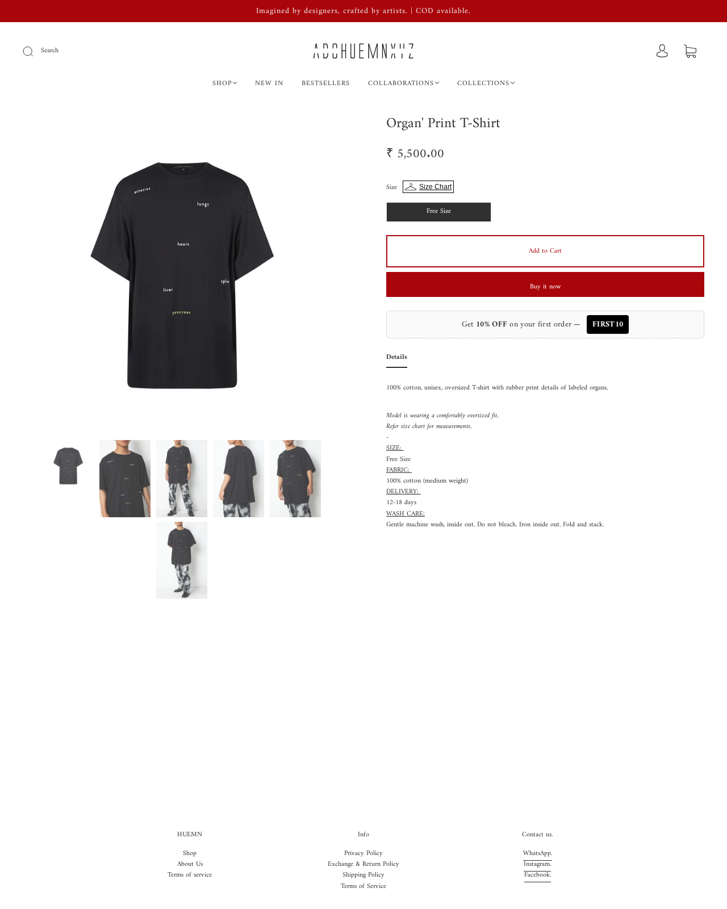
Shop (190, 854)
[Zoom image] (182, 275)
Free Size (439, 211)
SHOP (222, 83)
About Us (190, 864)
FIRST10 (607, 324)
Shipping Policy (363, 875)
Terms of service (190, 875)
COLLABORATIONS (401, 83)
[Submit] (35, 51)
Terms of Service (363, 887)
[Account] (662, 52)
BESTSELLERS (326, 83)
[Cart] (690, 52)
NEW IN (269, 83)
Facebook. (537, 875)
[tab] (396, 359)
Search (50, 50)
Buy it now (545, 287)
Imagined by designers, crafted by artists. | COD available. (363, 11)
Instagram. (537, 864)
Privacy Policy (363, 854)
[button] (55, 275)
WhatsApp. (537, 854)
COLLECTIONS (483, 83)
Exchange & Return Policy (363, 864)
